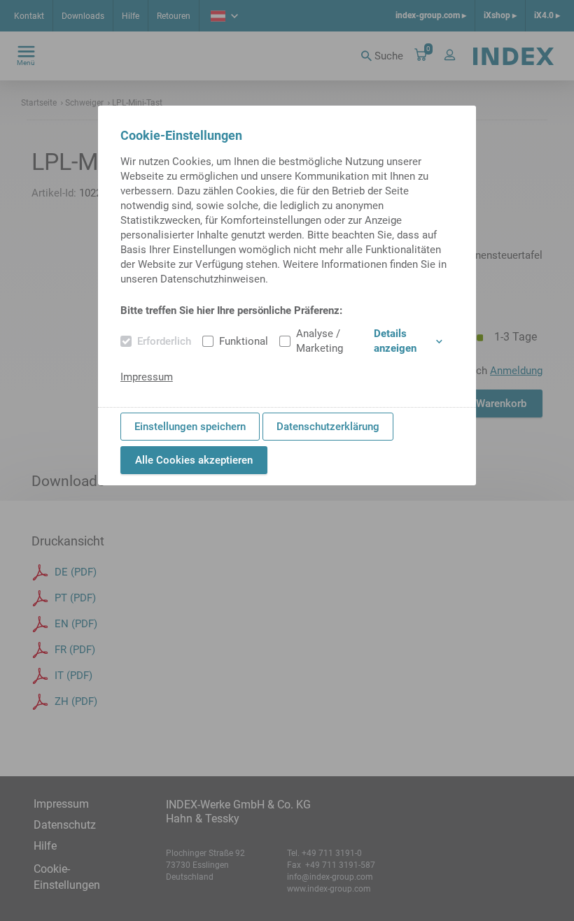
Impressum (146, 377)
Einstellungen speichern (190, 426)
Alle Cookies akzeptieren (194, 460)
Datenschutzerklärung (327, 426)
